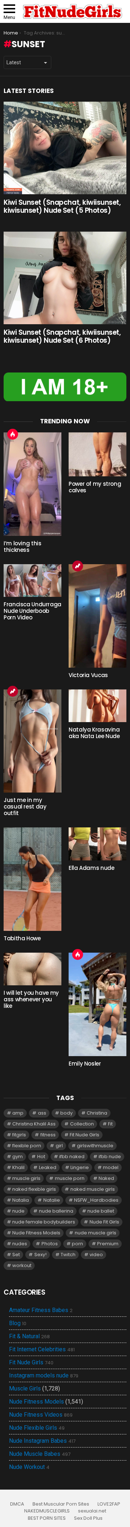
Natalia (20, 1200)
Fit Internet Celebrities (42, 1349)
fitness (48, 1134)
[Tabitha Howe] (32, 879)
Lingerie (79, 1167)
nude (18, 1211)
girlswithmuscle (95, 1145)
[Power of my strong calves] (97, 454)
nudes (19, 1243)
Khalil (18, 1167)
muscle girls (26, 1178)
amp (17, 1112)
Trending (77, 566)
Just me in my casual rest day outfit (25, 806)
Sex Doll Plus (88, 1518)
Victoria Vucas (88, 675)
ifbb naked (71, 1156)
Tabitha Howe (22, 938)
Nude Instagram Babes (42, 1441)
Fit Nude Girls (84, 1134)
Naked (106, 1178)
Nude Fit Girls (104, 1221)
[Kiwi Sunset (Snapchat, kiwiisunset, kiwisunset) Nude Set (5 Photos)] (65, 148)
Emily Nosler (85, 1063)
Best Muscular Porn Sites (60, 1504)
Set (16, 1254)
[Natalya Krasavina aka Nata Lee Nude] (97, 705)
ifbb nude (110, 1156)
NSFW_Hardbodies (96, 1200)
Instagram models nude (43, 1375)
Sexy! (40, 1254)
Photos (50, 1243)
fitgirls (19, 1134)
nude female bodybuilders (43, 1221)
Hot (12, 434)
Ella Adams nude (91, 868)
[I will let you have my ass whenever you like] (32, 969)
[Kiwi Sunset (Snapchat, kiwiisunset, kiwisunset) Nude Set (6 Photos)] (65, 278)
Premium (107, 1243)
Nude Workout (29, 1467)
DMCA (17, 1504)
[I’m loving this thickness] (32, 484)
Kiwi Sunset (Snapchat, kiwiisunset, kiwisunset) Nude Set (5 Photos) (62, 206)
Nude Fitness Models (36, 1232)
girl (59, 1145)
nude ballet (100, 1211)
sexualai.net (92, 1511)
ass (42, 1112)
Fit (110, 1123)
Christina (97, 1112)
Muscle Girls (25, 1388)
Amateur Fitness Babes (41, 1310)
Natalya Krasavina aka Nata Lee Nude (94, 733)
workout (21, 1265)
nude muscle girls (95, 1232)
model (110, 1167)
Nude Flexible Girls (37, 1428)
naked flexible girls (34, 1189)
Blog (17, 1323)
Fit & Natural (29, 1336)
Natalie (51, 1200)
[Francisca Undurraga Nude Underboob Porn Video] (32, 580)
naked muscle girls (92, 1189)
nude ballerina (56, 1211)
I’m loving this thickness (22, 546)
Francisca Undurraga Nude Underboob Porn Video (32, 610)
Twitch (68, 1254)
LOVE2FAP (109, 1504)
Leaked (47, 1167)
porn (77, 1243)
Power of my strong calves (95, 487)
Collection (82, 1123)
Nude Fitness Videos (41, 1414)
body (66, 1112)
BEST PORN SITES (47, 1518)
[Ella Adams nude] (97, 843)
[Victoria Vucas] (97, 616)
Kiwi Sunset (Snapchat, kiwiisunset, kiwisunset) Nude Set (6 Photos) (62, 336)
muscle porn (69, 1178)
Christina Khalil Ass (34, 1123)
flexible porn (26, 1145)
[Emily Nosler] (97, 1004)
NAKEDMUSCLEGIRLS (47, 1511)
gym (17, 1156)
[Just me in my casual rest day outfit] (32, 741)
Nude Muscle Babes (39, 1454)
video (96, 1254)
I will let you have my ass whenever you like (31, 999)
